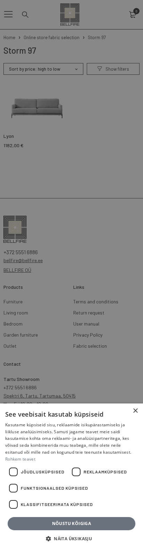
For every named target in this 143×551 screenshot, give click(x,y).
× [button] (135, 411)
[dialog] (71, 275)
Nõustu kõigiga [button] (71, 523)
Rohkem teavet (20, 459)
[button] (71, 539)
